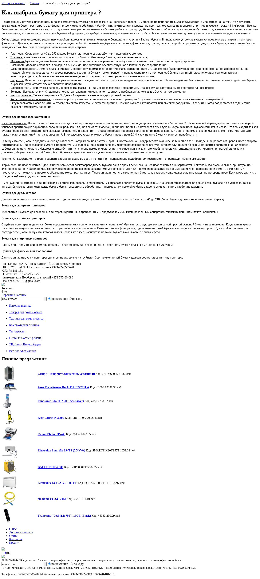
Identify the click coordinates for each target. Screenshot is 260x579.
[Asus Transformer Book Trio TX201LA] (9, 390)
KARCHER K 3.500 (51, 417)
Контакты (15, 539)
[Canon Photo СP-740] (9, 440)
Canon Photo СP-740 (51, 434)
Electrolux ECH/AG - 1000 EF (57, 483)
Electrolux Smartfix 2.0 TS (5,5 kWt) (61, 450)
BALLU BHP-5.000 (50, 467)
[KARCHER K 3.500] (9, 424)
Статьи (34, 3)
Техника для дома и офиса (26, 318)
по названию (59, 298)
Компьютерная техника (24, 325)
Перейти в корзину (14, 295)
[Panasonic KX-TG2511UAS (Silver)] (7, 407)
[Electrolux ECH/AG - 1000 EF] (9, 488)
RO (4, 552)
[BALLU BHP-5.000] (9, 473)
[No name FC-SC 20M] (9, 505)
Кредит (14, 542)
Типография (17, 331)
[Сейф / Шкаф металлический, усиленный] (9, 380)
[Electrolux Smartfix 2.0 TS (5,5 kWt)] (9, 456)
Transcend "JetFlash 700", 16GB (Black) (64, 515)
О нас (13, 529)
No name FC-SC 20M (52, 498)
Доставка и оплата (21, 532)
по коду (77, 298)
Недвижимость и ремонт (25, 337)
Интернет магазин (13, 3)
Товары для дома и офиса (25, 312)
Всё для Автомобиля (22, 350)
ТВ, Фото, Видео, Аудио (25, 344)
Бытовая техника (20, 305)
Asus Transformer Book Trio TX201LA (63, 387)
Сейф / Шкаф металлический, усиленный (66, 373)
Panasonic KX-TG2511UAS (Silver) (61, 401)
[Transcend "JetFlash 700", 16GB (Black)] (7, 521)
